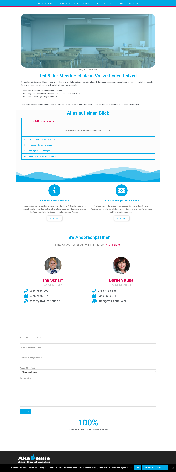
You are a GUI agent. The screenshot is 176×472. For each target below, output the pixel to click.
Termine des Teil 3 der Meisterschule (41, 156)
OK (138, 468)
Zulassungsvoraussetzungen (38, 151)
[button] (54, 218)
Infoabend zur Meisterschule (54, 200)
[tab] (88, 121)
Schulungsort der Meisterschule (39, 145)
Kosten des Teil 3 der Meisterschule (40, 139)
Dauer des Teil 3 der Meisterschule (40, 121)
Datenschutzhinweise (155, 468)
